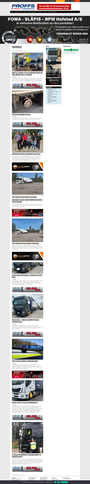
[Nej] (88, 482)
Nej (58, 482)
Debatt (25, 11)
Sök (49, 11)
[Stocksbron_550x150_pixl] (27, 166)
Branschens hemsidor (32, 11)
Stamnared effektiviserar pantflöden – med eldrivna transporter (52, 97)
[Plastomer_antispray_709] (54, 81)
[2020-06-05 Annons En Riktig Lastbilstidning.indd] (27, 85)
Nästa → (23, 474)
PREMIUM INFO (53, 11)
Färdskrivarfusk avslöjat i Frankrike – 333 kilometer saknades (52, 101)
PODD (45, 11)
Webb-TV (40, 11)
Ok (55, 482)
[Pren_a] (54, 6)
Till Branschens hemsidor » (71, 53)
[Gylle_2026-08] (45, 31)
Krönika (16, 11)
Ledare (20, 11)
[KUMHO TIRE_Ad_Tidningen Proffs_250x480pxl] (53, 62)
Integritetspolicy (64, 482)
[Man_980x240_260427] (27, 212)
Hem (12, 11)
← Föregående (14, 474)
